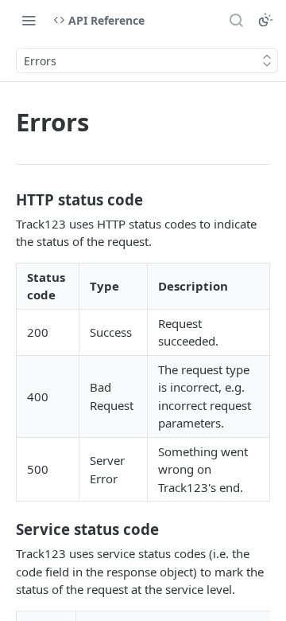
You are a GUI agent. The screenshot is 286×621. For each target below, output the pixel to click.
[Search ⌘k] (236, 20)
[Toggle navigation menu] (28, 20)
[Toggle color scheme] (265, 20)
